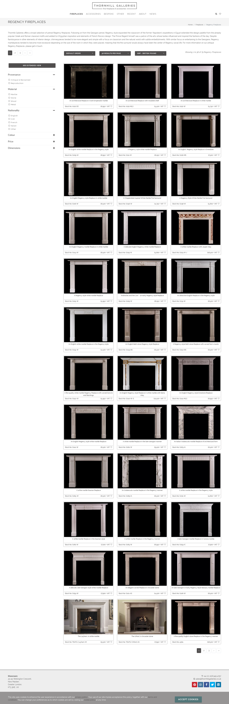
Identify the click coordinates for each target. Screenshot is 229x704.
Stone (13, 98)
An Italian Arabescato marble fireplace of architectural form (196, 441)
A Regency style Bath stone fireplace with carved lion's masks (196, 344)
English (14, 116)
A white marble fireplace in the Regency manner (142, 539)
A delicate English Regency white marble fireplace (142, 247)
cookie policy (89, 700)
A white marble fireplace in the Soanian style (88, 539)
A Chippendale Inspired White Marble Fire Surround (142, 198)
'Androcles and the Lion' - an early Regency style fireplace (142, 295)
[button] (79, 53)
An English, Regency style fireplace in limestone (195, 149)
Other (13, 129)
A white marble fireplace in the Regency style (196, 490)
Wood (13, 101)
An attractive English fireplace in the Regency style (196, 295)
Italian (14, 126)
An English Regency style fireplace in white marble (88, 198)
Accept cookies (188, 699)
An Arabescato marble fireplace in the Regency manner (142, 490)
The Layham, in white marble (88, 636)
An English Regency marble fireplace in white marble (88, 247)
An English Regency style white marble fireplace (88, 441)
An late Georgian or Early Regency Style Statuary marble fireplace (196, 588)
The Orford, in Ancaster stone (142, 636)
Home (190, 25)
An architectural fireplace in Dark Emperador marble (88, 101)
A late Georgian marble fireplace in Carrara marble (195, 539)
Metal (13, 105)
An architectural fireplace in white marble (196, 101)
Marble (14, 94)
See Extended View (32, 65)
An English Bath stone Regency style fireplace (142, 344)
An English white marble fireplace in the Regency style (89, 149)
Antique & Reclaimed (20, 80)
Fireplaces (199, 25)
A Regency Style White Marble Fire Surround (195, 198)
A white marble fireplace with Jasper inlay (195, 247)
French (14, 122)
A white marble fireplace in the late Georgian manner (142, 441)
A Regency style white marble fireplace (142, 149)
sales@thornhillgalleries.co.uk (208, 679)
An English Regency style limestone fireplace (195, 393)
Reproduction (17, 83)
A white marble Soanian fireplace (88, 490)
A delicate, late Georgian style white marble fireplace (88, 588)
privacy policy (81, 697)
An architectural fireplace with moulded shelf (142, 101)
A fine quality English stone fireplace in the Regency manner (196, 636)
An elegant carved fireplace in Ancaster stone (142, 588)
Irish (13, 119)
